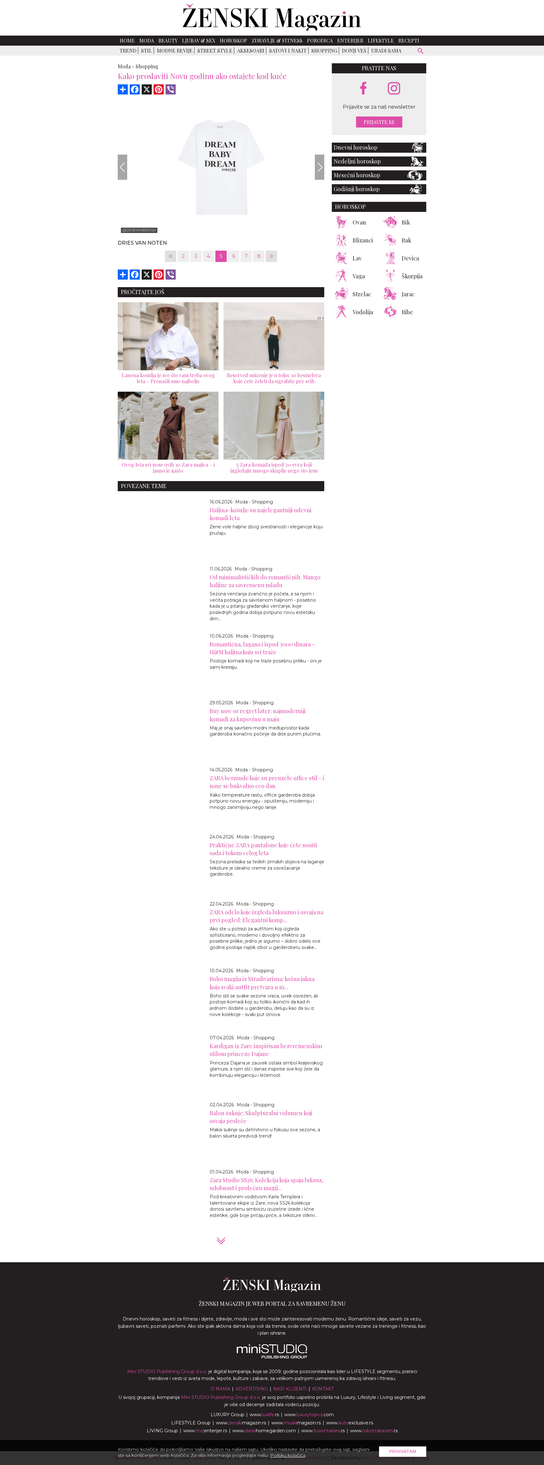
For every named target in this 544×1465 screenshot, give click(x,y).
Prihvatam (402, 1451)
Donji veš (354, 50)
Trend (128, 50)
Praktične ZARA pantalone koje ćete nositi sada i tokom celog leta (263, 849)
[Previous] (122, 167)
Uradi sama (386, 50)
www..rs (264, 1414)
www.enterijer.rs (205, 1431)
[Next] (319, 167)
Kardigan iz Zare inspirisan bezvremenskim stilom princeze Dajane (266, 1050)
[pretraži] (420, 52)
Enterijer (350, 40)
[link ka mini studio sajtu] (272, 1357)
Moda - (126, 66)
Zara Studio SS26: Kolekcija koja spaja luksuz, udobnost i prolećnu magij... (266, 1184)
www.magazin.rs (241, 1423)
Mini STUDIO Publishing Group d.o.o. (167, 1371)
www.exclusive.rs (349, 1423)
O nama (220, 1389)
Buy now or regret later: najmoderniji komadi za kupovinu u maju (258, 715)
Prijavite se (379, 122)
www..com (309, 1414)
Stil (146, 50)
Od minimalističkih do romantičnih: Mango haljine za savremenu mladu (265, 581)
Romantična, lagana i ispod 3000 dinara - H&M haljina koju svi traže (262, 648)
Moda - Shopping (254, 502)
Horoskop (233, 40)
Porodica (320, 40)
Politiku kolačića (287, 1455)
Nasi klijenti (290, 1389)
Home (127, 40)
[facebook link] (363, 89)
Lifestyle (381, 40)
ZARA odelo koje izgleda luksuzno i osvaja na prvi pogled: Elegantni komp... (266, 916)
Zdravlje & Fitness (277, 40)
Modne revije (175, 50)
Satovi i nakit (288, 50)
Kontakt (323, 1389)
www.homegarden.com (264, 1431)
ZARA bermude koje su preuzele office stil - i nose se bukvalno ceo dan (267, 782)
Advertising (251, 1389)
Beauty (168, 40)
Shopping (324, 50)
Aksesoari (250, 50)
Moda (146, 40)
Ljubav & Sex (198, 40)
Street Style (214, 50)
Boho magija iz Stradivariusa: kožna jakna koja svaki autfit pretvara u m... (262, 983)
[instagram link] (394, 88)
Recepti (408, 40)
